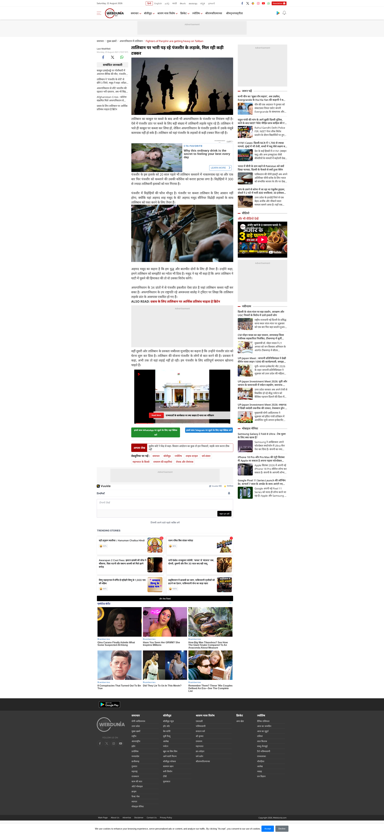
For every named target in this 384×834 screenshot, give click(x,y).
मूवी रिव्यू (166, 736)
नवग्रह (259, 771)
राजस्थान (135, 776)
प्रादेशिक (135, 751)
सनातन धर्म (200, 731)
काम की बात (137, 781)
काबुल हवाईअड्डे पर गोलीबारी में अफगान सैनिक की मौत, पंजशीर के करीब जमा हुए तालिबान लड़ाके (112, 72)
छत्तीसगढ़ (135, 761)
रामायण (199, 741)
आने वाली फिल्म (170, 756)
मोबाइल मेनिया (250, 428)
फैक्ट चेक (136, 796)
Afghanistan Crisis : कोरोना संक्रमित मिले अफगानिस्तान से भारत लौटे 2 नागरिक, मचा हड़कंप (112, 98)
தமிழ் (167, 3)
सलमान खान (168, 766)
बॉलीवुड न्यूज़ (168, 721)
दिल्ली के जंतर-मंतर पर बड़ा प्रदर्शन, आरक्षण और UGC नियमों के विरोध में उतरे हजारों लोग (261, 313)
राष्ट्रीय (134, 736)
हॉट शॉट (166, 726)
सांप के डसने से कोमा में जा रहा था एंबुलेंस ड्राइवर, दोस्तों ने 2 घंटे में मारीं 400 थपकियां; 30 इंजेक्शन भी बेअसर (261, 191)
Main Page (103, 817)
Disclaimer (138, 817)
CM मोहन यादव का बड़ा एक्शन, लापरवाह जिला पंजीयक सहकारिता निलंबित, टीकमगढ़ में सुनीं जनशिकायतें (261, 336)
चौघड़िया (260, 761)
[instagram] (258, 3)
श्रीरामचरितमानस (213, 13)
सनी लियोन (167, 771)
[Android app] (109, 704)
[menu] (100, 13)
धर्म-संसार (206, 456)
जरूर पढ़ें (247, 91)
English (158, 3)
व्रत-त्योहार (200, 751)
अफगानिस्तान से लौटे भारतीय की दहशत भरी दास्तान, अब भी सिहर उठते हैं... (112, 89)
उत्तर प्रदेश (136, 726)
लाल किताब (262, 741)
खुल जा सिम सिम (170, 751)
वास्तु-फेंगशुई (262, 746)
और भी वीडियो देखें (248, 219)
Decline (281, 828)
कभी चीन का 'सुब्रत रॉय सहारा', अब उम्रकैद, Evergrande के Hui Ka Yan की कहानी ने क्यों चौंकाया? (261, 98)
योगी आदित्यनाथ (138, 721)
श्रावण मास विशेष (166, 13)
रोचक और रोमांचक (184, 461)
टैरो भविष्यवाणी (263, 751)
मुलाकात (166, 781)
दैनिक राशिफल (263, 721)
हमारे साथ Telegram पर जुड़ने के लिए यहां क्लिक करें (209, 430)
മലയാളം (193, 3)
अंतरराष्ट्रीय (136, 741)
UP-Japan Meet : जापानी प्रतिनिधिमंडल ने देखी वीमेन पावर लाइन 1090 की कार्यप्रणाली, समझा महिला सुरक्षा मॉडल (262, 359)
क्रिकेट (183, 13)
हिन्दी (149, 3)
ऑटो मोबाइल (137, 786)
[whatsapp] (121, 57)
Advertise (127, 817)
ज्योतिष (196, 13)
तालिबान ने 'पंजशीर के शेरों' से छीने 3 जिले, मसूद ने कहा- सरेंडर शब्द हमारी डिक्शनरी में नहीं (111, 80)
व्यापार (134, 801)
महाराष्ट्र (135, 771)
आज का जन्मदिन (264, 726)
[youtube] (263, 3)
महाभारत (199, 746)
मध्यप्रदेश (135, 756)
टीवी (165, 776)
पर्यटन (165, 746)
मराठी (174, 3)
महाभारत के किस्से (141, 461)
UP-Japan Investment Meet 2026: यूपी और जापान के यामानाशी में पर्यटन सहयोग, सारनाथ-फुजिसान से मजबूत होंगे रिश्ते (262, 383)
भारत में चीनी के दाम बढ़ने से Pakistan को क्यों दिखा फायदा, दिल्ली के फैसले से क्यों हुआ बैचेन (261, 167)
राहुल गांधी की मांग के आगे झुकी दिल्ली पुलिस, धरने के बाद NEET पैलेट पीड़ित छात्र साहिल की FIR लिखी (262, 121)
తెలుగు (183, 3)
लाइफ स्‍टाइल (192, 456)
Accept (267, 828)
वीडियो (245, 213)
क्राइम (134, 791)
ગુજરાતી (211, 3)
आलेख (166, 741)
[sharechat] (253, 3)
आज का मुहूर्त (262, 731)
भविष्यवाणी (201, 726)
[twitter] (247, 3)
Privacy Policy (166, 817)
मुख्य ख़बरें (112, 41)
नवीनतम (246, 306)
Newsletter (277, 3)
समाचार (134, 13)
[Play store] (278, 13)
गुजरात (134, 766)
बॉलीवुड (148, 13)
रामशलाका (261, 756)
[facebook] (242, 3)
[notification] (284, 13)
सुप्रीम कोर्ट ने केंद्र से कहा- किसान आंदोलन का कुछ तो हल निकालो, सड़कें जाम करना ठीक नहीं (189, 447)
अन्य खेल (240, 721)
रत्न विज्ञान (261, 776)
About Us (115, 817)
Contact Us (152, 817)
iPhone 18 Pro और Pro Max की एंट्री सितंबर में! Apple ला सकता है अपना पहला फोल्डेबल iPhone (261, 458)
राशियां (260, 736)
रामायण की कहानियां (162, 461)
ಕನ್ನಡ (202, 3)
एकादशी (199, 721)
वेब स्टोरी (166, 731)
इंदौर (133, 746)
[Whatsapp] (268, 3)
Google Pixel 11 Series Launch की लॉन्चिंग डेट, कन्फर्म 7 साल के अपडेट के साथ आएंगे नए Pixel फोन (262, 482)
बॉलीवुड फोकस (169, 761)
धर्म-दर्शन (199, 756)
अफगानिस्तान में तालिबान (131, 41)
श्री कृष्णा (199, 736)
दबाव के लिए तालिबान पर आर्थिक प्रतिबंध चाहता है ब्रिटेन (112, 107)
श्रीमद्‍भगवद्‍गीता (234, 13)
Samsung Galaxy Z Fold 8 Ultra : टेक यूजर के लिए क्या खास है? (262, 435)
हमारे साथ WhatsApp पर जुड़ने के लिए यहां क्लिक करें (155, 432)
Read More (156, 415)
